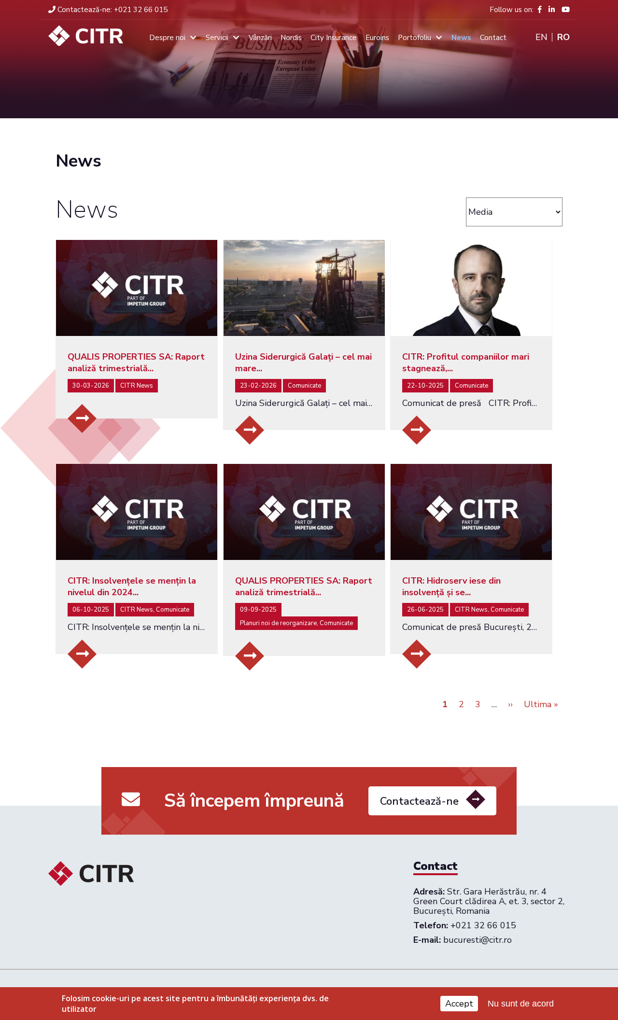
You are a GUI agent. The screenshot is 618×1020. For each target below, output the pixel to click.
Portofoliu (414, 37)
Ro (563, 37)
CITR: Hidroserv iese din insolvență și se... (451, 586)
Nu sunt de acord (521, 1003)
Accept (459, 1003)
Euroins (377, 37)
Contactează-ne (419, 801)
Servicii (217, 37)
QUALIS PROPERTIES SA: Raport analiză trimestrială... (136, 362)
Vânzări (260, 37)
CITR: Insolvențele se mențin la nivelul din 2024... (132, 586)
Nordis (291, 37)
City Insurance (333, 37)
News (461, 37)
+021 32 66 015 (112, 9)
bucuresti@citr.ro (477, 940)
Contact (493, 37)
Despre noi (167, 37)
